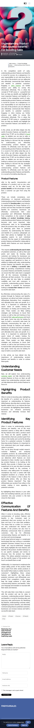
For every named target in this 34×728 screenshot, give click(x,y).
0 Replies (20, 54)
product (11, 616)
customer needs (6, 376)
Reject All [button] (24, 725)
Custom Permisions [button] (13, 725)
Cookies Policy (20, 722)
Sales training (12, 63)
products (26, 616)
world (4, 616)
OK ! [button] (28, 722)
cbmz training (16, 85)
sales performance (17, 317)
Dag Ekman (5, 53)
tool (4, 618)
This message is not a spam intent (13, 690)
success (18, 616)
